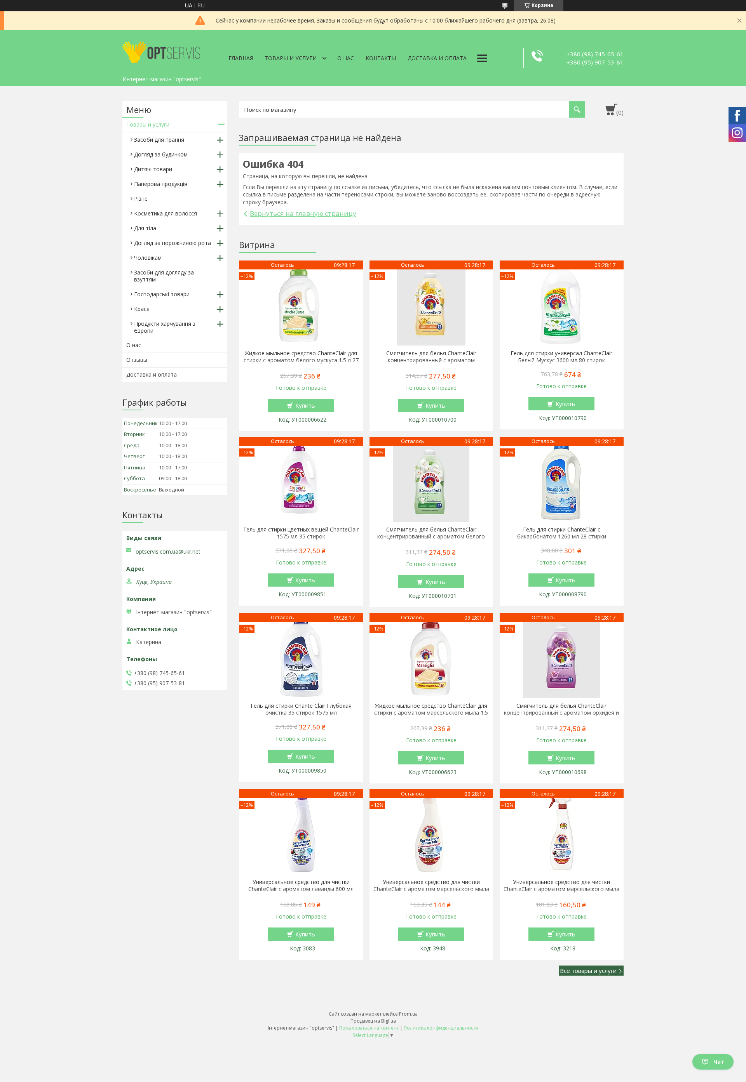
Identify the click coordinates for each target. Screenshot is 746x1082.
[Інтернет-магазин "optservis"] (161, 51)
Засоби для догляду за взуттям (164, 276)
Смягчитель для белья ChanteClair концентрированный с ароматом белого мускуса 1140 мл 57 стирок (431, 536)
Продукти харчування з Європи (164, 327)
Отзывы (136, 359)
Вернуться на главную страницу (303, 213)
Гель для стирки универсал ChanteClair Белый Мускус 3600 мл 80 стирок (561, 357)
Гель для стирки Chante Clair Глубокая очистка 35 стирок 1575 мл (301, 709)
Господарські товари (162, 294)
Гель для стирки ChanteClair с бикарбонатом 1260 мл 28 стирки (561, 533)
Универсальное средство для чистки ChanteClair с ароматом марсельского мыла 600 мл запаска (431, 889)
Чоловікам (148, 257)
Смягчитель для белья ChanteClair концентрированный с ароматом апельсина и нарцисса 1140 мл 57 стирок (431, 360)
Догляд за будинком (161, 154)
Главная (240, 58)
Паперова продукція (160, 184)
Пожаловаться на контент (369, 1028)
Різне (141, 198)
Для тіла (145, 228)
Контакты (381, 58)
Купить (305, 405)
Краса (142, 309)
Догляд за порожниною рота (172, 243)
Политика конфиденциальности (441, 1028)
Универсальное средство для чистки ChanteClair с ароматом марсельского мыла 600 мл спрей (561, 889)
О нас (345, 58)
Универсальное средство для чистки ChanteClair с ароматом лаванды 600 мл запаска (301, 889)
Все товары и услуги (588, 970)
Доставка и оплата (437, 58)
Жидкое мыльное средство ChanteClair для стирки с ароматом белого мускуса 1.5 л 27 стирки (301, 360)
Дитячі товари (153, 169)
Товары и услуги (291, 58)
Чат (718, 1061)
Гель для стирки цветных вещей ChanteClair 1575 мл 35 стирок (301, 533)
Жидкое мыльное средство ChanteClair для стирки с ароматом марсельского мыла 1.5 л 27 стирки (431, 712)
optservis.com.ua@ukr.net (168, 551)
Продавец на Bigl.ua (373, 1021)
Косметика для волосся (165, 213)
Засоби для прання (159, 139)
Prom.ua (408, 1014)
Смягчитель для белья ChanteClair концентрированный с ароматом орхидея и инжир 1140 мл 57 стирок (561, 712)
